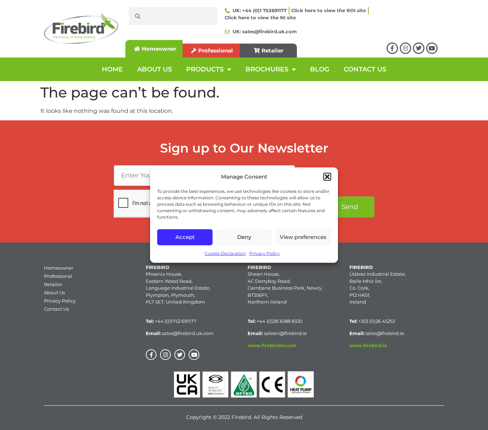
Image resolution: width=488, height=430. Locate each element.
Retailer (53, 284)
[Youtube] (432, 48)
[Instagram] (405, 48)
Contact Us (56, 309)
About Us (54, 292)
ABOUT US (154, 69)
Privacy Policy (264, 253)
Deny (244, 237)
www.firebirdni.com (272, 345)
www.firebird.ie (368, 345)
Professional (58, 276)
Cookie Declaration (225, 253)
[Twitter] (418, 48)
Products (205, 69)
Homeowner (58, 268)
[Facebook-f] (392, 48)
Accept (185, 237)
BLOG (319, 69)
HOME (112, 69)
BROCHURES (266, 69)
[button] (327, 176)
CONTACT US (365, 69)
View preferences (303, 237)
